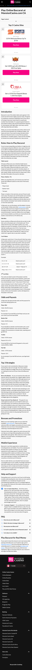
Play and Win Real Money (9, 589)
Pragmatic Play (6, 604)
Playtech (4, 596)
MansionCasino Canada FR (9, 633)
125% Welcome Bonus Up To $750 (16, 40)
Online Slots (5, 580)
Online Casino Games (8, 572)
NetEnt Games (6, 607)
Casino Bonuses (6, 654)
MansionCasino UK (7, 639)
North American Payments (9, 617)
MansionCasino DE (7, 641)
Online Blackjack (6, 575)
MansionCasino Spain (8, 636)
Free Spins (5, 657)
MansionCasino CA (6, 544)
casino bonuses (10, 423)
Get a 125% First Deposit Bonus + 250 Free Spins (16, 95)
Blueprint (4, 602)
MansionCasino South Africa (10, 644)
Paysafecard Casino (7, 626)
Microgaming (5, 599)
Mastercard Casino (7, 623)
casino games (22, 207)
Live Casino (5, 586)
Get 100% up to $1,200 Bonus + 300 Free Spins (16, 67)
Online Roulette (6, 578)
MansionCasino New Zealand (10, 647)
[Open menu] (2, 2)
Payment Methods (7, 615)
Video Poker (5, 583)
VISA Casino (5, 620)
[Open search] (30, 2)
